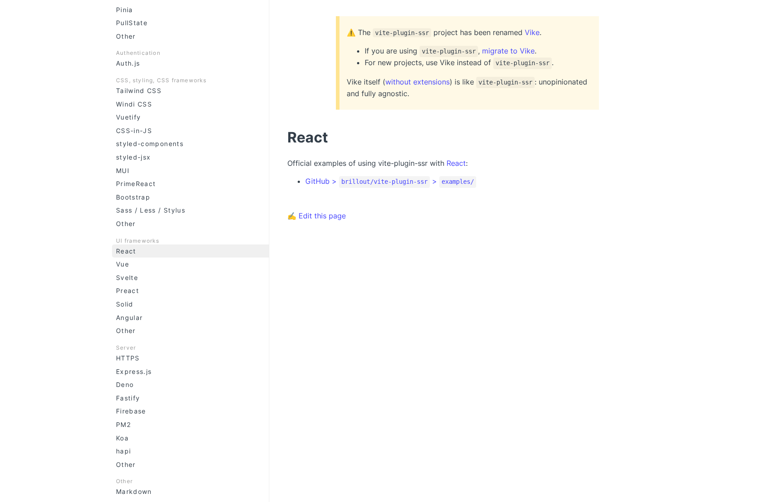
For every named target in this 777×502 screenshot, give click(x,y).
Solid (125, 304)
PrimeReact (136, 183)
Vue (122, 264)
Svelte (127, 277)
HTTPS (128, 358)
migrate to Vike (508, 50)
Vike (532, 32)
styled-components (149, 143)
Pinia (124, 9)
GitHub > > (389, 181)
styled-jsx (133, 157)
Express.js (134, 371)
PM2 (123, 424)
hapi (123, 451)
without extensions (417, 81)
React (126, 251)
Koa (122, 438)
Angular (129, 317)
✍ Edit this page (316, 215)
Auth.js (128, 63)
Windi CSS (134, 104)
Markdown (134, 491)
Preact (127, 290)
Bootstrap (133, 197)
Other (126, 36)
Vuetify (128, 117)
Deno (125, 384)
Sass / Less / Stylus (150, 210)
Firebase (131, 411)
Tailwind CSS (138, 90)
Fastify (128, 398)
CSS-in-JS (134, 130)
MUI (123, 170)
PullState (131, 23)
